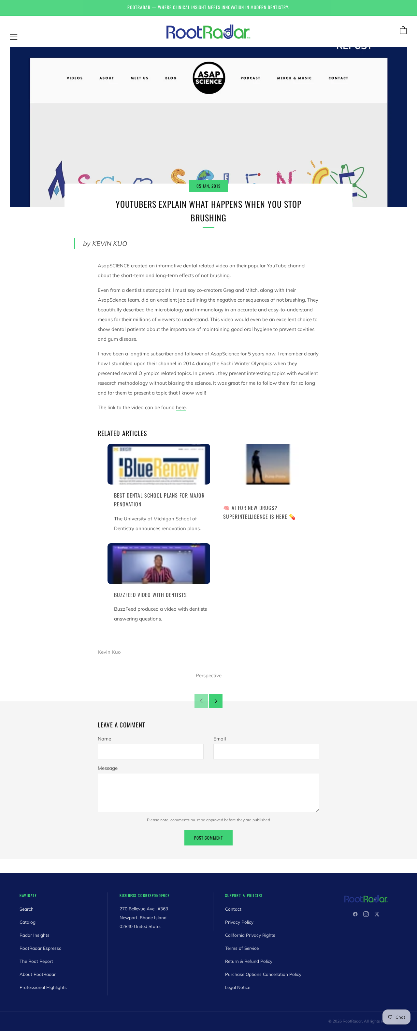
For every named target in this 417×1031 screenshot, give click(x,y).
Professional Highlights (43, 987)
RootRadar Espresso (41, 948)
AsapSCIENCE (114, 265)
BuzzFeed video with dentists (150, 595)
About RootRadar (38, 974)
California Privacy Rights (250, 935)
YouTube (276, 265)
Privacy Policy (239, 922)
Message (108, 768)
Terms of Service (242, 948)
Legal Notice (237, 987)
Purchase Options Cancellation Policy (263, 974)
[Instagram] (366, 914)
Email (219, 739)
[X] (377, 914)
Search (27, 909)
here (181, 407)
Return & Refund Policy (248, 961)
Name (104, 739)
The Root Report (36, 961)
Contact (233, 909)
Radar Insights (35, 935)
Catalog (28, 922)
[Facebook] (355, 914)
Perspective (209, 675)
